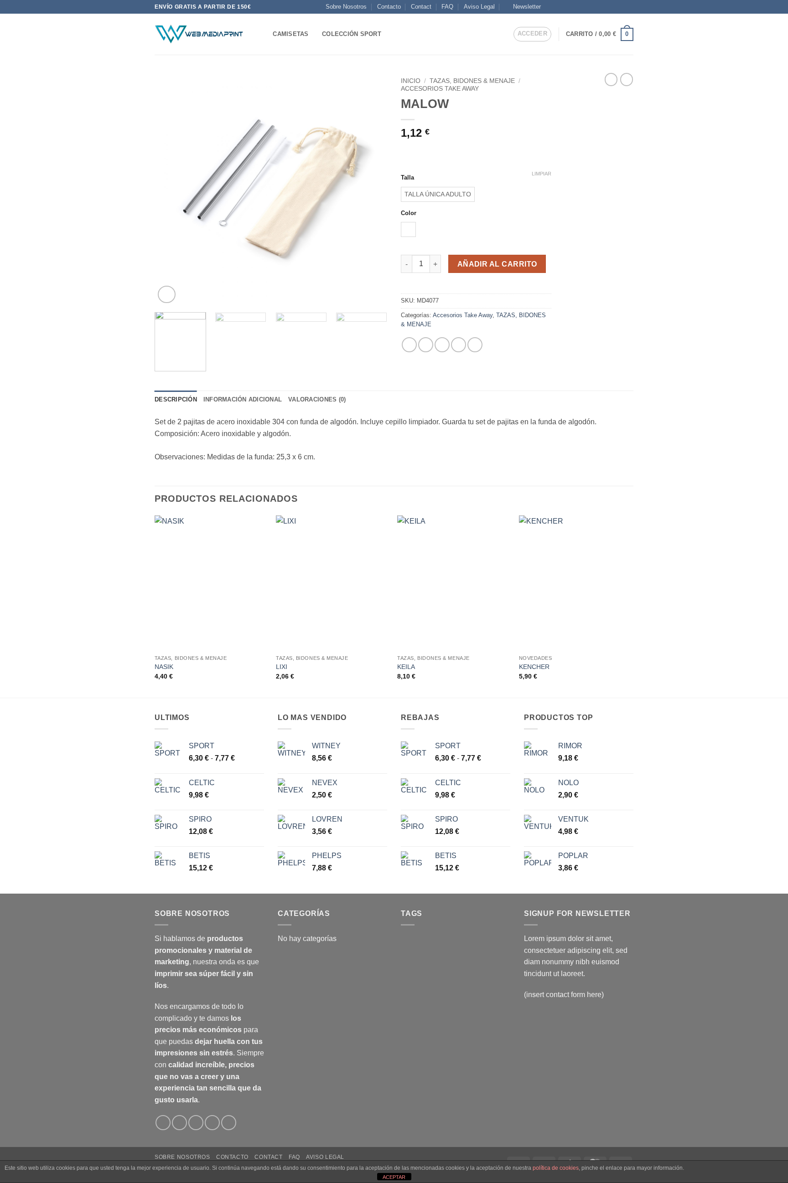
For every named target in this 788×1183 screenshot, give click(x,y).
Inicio (410, 80)
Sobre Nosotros (346, 6)
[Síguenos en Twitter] (585, 7)
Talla (407, 178)
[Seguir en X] (576, 7)
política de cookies (556, 1168)
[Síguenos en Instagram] (559, 7)
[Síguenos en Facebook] (550, 7)
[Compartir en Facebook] (409, 344)
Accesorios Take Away (440, 88)
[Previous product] (626, 79)
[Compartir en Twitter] (425, 344)
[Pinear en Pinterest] (458, 344)
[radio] (438, 194)
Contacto (389, 6)
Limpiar (541, 173)
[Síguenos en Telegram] (629, 7)
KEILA (406, 666)
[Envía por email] (442, 344)
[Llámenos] (611, 7)
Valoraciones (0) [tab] (317, 399)
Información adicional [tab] (242, 399)
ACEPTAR (394, 1177)
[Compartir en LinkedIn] (474, 344)
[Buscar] (262, 34)
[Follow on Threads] (594, 7)
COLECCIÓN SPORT (351, 34)
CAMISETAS (290, 34)
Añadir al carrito (497, 264)
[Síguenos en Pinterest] (620, 7)
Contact (421, 6)
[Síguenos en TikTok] (567, 7)
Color (408, 213)
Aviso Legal (479, 6)
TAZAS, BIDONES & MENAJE (472, 80)
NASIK (164, 666)
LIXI (281, 666)
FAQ (447, 6)
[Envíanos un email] (603, 7)
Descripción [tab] (176, 399)
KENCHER (534, 666)
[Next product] (611, 79)
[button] (523, 7)
